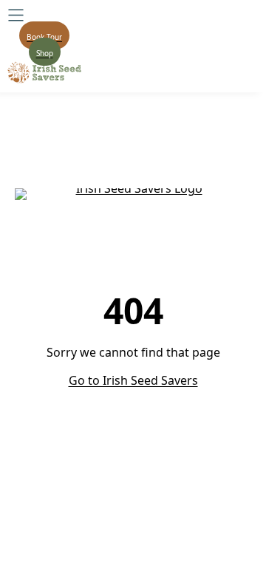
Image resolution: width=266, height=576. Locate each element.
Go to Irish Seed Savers (133, 380)
